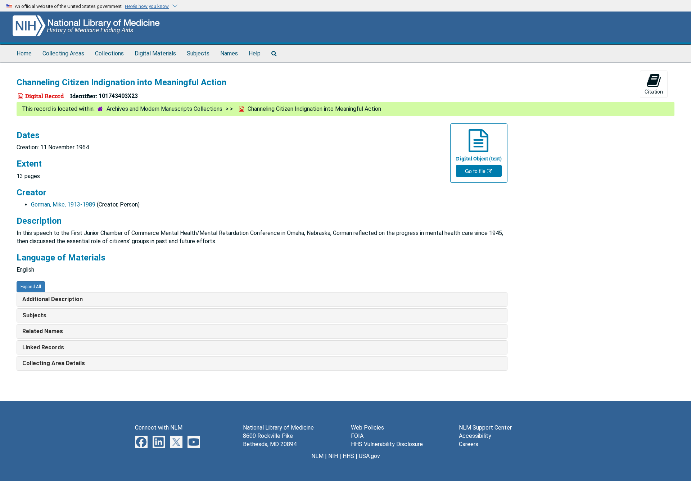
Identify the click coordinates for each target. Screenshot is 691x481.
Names (229, 53)
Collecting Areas (63, 53)
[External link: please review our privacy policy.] (141, 441)
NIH (333, 456)
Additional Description (52, 299)
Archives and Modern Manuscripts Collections (164, 108)
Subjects (198, 53)
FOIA (357, 435)
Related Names (42, 331)
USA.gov (369, 456)
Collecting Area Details (53, 363)
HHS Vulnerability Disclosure (387, 444)
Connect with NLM (158, 427)
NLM (317, 456)
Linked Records (43, 347)
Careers (468, 444)
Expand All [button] (31, 286)
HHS (348, 456)
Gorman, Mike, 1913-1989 (63, 204)
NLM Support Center (485, 427)
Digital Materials (155, 53)
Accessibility (475, 435)
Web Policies (367, 427)
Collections (109, 53)
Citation (654, 92)
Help (255, 53)
